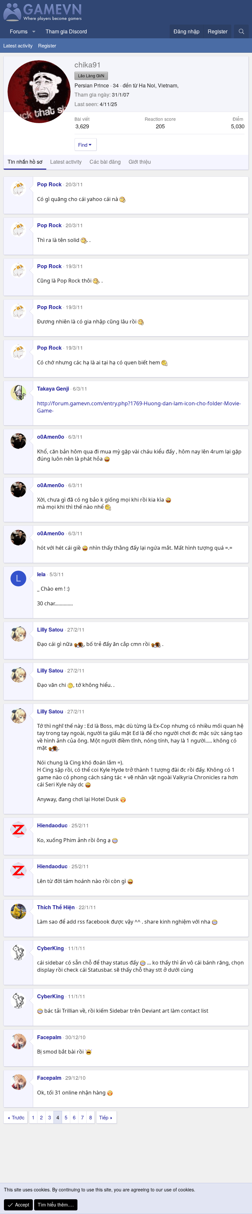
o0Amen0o (50, 436)
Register (47, 45)
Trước (18, 1117)
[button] (34, 31)
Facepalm (49, 1037)
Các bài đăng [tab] (105, 161)
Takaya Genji (53, 388)
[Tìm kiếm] (241, 31)
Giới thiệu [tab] (140, 161)
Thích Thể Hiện (56, 907)
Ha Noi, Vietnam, (158, 85)
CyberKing (50, 948)
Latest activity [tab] (66, 161)
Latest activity (18, 45)
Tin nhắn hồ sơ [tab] (25, 161)
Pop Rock (49, 184)
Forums (19, 31)
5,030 (237, 126)
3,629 (82, 126)
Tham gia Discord (66, 31)
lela (41, 574)
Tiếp (103, 1117)
